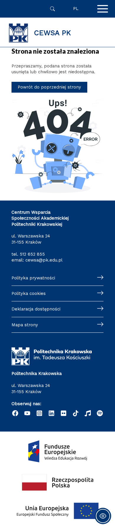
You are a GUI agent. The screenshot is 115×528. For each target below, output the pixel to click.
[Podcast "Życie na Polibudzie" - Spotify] (100, 413)
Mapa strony (25, 324)
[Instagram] (39, 413)
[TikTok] (75, 413)
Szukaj (52, 8)
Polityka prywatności (33, 278)
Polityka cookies (29, 293)
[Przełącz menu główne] (102, 8)
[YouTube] (27, 413)
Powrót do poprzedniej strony (49, 87)
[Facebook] (15, 413)
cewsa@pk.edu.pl (44, 260)
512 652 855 (32, 254)
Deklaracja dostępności (36, 309)
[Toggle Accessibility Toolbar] (103, 516)
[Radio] (87, 413)
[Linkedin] (51, 413)
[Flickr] (63, 413)
